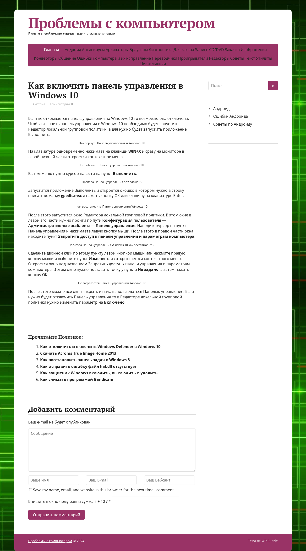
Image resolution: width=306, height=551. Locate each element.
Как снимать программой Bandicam (76, 379)
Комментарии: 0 (61, 104)
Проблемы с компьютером (121, 23)
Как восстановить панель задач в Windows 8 (85, 359)
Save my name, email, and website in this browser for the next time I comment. (104, 490)
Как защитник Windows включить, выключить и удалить (99, 373)
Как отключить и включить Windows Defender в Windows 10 (100, 346)
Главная (51, 49)
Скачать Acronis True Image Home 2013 (78, 353)
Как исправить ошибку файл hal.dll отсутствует (88, 366)
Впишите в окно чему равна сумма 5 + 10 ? (68, 501)
